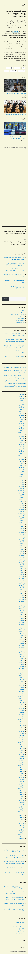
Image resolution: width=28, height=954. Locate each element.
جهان (5, 373)
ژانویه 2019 (22, 551)
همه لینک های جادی (20, 322)
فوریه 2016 (22, 618)
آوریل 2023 (22, 465)
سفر (7, 378)
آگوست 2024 (21, 435)
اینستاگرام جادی (21, 313)
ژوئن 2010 (22, 749)
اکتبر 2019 (22, 534)
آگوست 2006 (21, 837)
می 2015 (22, 636)
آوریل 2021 (22, 500)
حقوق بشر (18, 375)
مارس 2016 (21, 616)
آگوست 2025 (21, 414)
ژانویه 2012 (22, 712)
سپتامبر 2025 (21, 412)
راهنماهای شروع (20, 318)
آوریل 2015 (22, 638)
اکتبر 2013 (22, 672)
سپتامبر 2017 (21, 582)
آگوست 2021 (21, 492)
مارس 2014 (21, 662)
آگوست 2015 (21, 630)
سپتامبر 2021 (21, 490)
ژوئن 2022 (22, 473)
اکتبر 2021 (22, 488)
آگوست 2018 (21, 561)
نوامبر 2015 (21, 624)
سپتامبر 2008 (21, 789)
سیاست (4, 378)
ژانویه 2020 (22, 528)
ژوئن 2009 (22, 772)
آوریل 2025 (22, 421)
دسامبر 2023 (21, 450)
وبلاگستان (10, 383)
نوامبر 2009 (21, 762)
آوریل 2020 (22, 523)
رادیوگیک (6, 375)
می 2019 (22, 544)
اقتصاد (17, 367)
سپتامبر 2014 (21, 651)
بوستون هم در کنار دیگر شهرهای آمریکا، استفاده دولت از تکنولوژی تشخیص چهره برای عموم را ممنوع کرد (16, 137)
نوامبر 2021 (21, 486)
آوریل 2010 (22, 752)
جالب (24, 373)
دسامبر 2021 (21, 484)
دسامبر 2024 (21, 427)
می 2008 (22, 796)
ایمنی (4, 367)
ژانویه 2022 (22, 482)
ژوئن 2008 (22, 795)
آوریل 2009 (22, 775)
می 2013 (22, 682)
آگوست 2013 (21, 676)
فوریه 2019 (22, 549)
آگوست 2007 (21, 814)
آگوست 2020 (21, 515)
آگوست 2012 (21, 699)
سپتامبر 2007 (21, 812)
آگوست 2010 (21, 745)
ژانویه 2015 (22, 643)
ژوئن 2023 (22, 461)
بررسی (21, 370)
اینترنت (24, 370)
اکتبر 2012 (22, 695)
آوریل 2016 (22, 615)
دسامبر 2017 (21, 576)
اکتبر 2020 (22, 511)
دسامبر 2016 (21, 599)
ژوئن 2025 (22, 417)
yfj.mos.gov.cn (15, 31)
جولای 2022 (21, 471)
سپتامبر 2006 (21, 835)
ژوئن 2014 (22, 657)
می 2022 (22, 475)
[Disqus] (14, 170)
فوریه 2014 (22, 664)
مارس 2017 (21, 593)
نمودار (24, 383)
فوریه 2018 (22, 572)
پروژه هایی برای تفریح (21, 947)
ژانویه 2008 (22, 804)
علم (20, 381)
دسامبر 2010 (21, 737)
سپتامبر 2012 (21, 697)
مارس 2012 (21, 708)
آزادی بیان (24, 367)
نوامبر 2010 (21, 739)
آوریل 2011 (22, 729)
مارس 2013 (21, 685)
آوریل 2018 (22, 569)
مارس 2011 (21, 731)
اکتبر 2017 (22, 580)
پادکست (23, 386)
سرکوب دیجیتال (13, 378)
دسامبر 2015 (21, 622)
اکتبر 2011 (22, 718)
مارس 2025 (21, 423)
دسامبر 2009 (21, 760)
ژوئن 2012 (22, 703)
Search (24, 296)
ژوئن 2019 (22, 542)
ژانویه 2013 (22, 689)
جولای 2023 (21, 459)
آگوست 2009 (21, 768)
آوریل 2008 (22, 798)
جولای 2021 (21, 494)
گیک (4, 386)
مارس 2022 (21, 479)
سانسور (24, 378)
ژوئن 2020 (22, 519)
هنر (22, 383)
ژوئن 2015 (22, 634)
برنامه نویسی (15, 370)
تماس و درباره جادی (21, 943)
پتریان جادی (21, 317)
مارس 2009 (21, 777)
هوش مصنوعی (18, 383)
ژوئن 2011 (22, 726)
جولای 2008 (21, 793)
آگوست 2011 (21, 722)
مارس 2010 (21, 754)
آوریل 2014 (22, 661)
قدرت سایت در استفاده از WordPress (16, 951)
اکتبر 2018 (22, 557)
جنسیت (8, 373)
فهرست (4, 5)
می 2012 (22, 705)
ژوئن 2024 (22, 438)
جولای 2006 (21, 839)
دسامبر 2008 (21, 783)
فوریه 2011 (22, 733)
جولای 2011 (21, 724)
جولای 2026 (21, 396)
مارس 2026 (21, 404)
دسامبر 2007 (21, 806)
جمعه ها (12, 373)
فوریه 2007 (22, 825)
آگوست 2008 (21, 791)
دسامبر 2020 (21, 507)
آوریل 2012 (22, 706)
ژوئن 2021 (22, 496)
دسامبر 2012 (21, 691)
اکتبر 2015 (22, 626)
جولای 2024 (21, 437)
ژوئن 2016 (22, 611)
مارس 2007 (21, 823)
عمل (18, 381)
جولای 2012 (21, 701)
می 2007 (22, 819)
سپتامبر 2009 (21, 766)
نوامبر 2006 (21, 831)
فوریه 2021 (22, 504)
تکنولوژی (5, 370)
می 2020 (22, 521)
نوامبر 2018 (21, 555)
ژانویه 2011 (22, 735)
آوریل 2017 (22, 592)
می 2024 (22, 440)
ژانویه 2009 (22, 781)
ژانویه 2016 (22, 620)
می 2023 (22, 463)
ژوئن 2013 (22, 680)
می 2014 (22, 659)
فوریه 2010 (22, 756)
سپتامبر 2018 (21, 559)
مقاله (14, 147)
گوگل (7, 386)
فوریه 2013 (22, 687)
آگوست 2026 (21, 394)
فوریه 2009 (22, 779)
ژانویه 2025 (22, 425)
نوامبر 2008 (21, 785)
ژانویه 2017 (22, 597)
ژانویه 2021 (22, 505)
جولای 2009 (21, 770)
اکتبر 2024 (22, 431)
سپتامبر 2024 (21, 433)
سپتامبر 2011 (21, 720)
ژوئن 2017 (22, 588)
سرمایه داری (20, 378)
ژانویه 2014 (22, 666)
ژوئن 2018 (22, 565)
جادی (24, 5)
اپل (11, 367)
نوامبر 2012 (21, 693)
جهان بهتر (10, 147)
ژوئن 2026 (22, 398)
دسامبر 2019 (21, 530)
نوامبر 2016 (21, 601)
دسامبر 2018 (21, 553)
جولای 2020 (21, 517)
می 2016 (22, 613)
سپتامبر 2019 (21, 536)
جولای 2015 (21, 632)
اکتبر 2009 (22, 764)
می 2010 (22, 750)
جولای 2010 (21, 747)
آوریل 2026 (22, 402)
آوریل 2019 (22, 546)
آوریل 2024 (22, 442)
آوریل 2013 (22, 683)
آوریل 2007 (22, 821)
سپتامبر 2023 (21, 456)
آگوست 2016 (21, 607)
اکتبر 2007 (22, 810)
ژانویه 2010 (22, 758)
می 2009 (22, 773)
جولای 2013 (21, 678)
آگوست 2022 (21, 469)
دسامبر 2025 (21, 406)
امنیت (14, 367)
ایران (8, 367)
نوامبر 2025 (21, 408)
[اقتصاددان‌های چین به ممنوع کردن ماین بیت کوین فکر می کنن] (15, 85)
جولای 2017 (21, 586)
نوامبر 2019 (21, 532)
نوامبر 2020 (21, 509)
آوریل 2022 (22, 477)
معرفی (6, 380)
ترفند (8, 370)
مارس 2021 (21, 502)
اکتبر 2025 (22, 410)
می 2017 (22, 590)
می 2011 (22, 728)
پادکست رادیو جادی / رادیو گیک (17, 315)
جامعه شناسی (16, 373)
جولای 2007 (21, 816)
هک (21, 148)
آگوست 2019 (21, 538)
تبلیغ (10, 370)
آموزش (20, 367)
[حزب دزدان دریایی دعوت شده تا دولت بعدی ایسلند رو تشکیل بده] (15, 106)
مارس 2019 (21, 548)
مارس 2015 (21, 639)
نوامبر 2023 (21, 452)
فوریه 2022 (22, 481)
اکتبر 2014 (22, 649)
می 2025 (22, 419)
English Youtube (20, 311)
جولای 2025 (21, 415)
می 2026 (22, 400)
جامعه (20, 373)
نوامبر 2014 (21, 647)
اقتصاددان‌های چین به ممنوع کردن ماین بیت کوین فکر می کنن (15, 93)
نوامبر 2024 (21, 429)
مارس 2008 (21, 800)
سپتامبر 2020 (21, 513)
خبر (7, 147)
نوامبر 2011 (21, 716)
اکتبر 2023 (22, 454)
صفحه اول (23, 940)
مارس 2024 (21, 444)
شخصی (23, 381)
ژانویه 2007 (22, 827)
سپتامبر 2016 (21, 605)
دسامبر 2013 (21, 668)
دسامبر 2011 (21, 714)
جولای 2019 (21, 540)
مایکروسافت (11, 381)
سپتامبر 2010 (21, 743)
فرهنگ (15, 381)
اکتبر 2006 (22, 833)
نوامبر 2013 (21, 670)
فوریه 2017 (22, 595)
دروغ (11, 375)
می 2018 (22, 567)
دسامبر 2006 (21, 829)
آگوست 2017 (21, 584)
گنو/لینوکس (13, 386)
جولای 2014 (21, 655)
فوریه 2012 (22, 710)
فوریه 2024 (22, 446)
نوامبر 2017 (21, 578)
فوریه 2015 (22, 641)
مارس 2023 (21, 467)
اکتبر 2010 (22, 741)
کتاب (19, 386)
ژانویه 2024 (22, 448)
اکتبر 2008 (22, 787)
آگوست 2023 (21, 458)
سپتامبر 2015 (21, 628)
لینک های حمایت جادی (19, 320)
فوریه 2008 (22, 802)
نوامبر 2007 (21, 808)
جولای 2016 (21, 609)
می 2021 (22, 498)
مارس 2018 (21, 571)
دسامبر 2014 (21, 645)
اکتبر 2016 (22, 603)
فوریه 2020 (22, 526)
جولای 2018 (21, 563)
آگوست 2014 (21, 653)
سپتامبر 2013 (21, 674)
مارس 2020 (21, 525)
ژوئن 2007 (22, 817)
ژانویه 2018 (22, 574)
